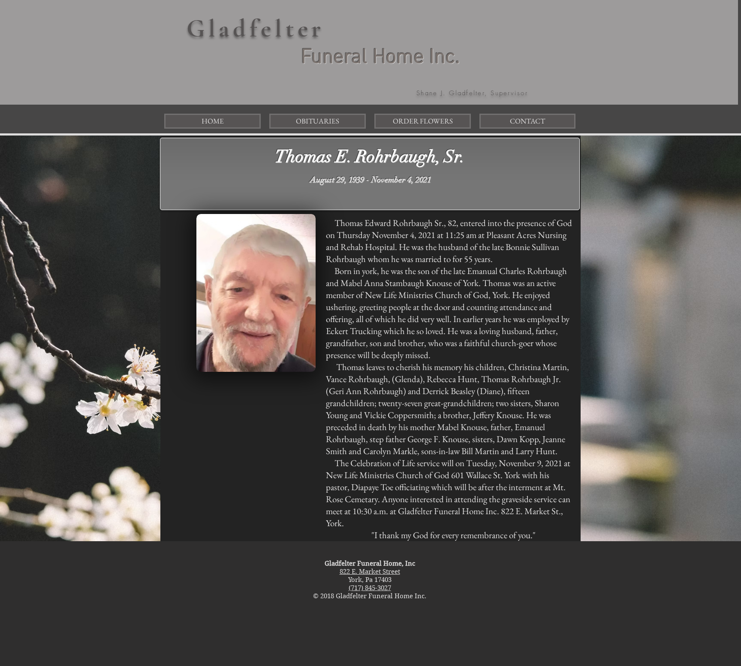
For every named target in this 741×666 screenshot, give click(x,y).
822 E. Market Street (370, 572)
